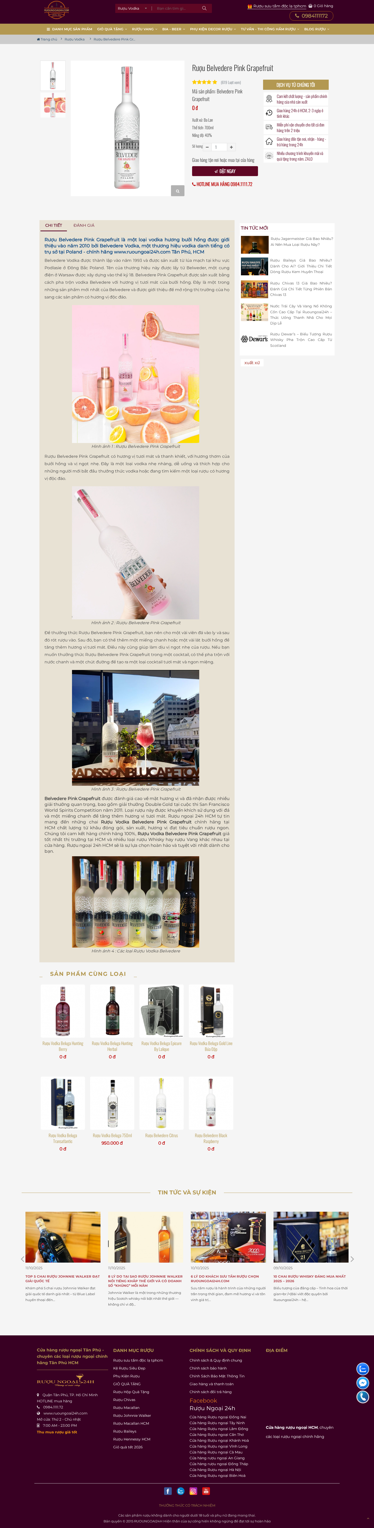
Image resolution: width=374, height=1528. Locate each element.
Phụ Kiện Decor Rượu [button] (211, 29)
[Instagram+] (193, 1491)
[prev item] (352, 1258)
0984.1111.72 (53, 1407)
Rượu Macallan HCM (131, 1423)
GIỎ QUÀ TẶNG (127, 1384)
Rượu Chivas (124, 1399)
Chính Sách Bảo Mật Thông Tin (217, 1376)
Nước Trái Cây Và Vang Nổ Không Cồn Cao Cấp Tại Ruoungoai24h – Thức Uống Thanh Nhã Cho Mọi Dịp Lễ (301, 314)
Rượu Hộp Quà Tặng (131, 1392)
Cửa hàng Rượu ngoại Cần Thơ (217, 1434)
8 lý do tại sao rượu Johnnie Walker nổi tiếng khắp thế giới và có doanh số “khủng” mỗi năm (62, 1281)
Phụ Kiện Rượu (126, 1376)
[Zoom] (177, 190)
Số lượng (197, 146)
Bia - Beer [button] (172, 29)
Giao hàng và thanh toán (212, 1384)
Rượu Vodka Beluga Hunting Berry (62, 1046)
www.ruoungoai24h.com (142, 252)
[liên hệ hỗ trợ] (362, 1369)
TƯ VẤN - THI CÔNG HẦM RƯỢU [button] (269, 29)
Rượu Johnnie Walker (132, 1415)
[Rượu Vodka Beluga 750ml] (112, 1103)
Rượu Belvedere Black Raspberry (211, 1138)
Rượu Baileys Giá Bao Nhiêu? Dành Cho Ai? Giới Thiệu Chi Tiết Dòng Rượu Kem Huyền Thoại (301, 266)
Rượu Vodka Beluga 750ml (112, 1135)
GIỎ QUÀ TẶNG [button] (110, 29)
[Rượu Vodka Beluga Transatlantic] (63, 1103)
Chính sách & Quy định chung (216, 1360)
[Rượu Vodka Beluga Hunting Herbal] (112, 1010)
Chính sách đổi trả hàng (211, 1392)
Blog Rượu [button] (315, 29)
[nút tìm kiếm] (204, 8)
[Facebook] (168, 1491)
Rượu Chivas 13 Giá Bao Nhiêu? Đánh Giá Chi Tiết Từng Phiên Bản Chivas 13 (301, 289)
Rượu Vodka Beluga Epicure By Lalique (161, 1046)
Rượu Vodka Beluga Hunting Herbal (112, 1046)
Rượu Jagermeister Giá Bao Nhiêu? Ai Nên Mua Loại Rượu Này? (302, 241)
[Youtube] (206, 1491)
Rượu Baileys (124, 1431)
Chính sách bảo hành (208, 1368)
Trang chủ (48, 39)
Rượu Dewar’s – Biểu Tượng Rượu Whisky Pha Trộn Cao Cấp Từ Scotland (301, 340)
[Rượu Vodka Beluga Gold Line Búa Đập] (211, 1010)
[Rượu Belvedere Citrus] (161, 1103)
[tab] (53, 226)
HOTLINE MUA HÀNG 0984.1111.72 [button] (224, 184)
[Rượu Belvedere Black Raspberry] (211, 1103)
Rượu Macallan (126, 1407)
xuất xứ (252, 362)
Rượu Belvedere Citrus (161, 1135)
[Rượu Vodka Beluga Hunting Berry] (63, 1010)
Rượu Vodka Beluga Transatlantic (63, 1138)
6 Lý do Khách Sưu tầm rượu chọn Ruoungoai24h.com (142, 1278)
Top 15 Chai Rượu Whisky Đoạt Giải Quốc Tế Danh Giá (307, 1278)
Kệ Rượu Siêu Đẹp (129, 1368)
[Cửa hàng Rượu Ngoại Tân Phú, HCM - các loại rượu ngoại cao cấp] (56, 10)
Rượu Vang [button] (143, 29)
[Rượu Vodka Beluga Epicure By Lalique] (161, 1010)
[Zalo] (180, 1491)
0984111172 (314, 16)
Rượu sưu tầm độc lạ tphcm (138, 1360)
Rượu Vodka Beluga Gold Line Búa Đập (211, 1046)
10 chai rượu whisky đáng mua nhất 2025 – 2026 (227, 1278)
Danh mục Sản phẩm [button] (72, 29)
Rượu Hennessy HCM (131, 1439)
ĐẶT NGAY (227, 171)
